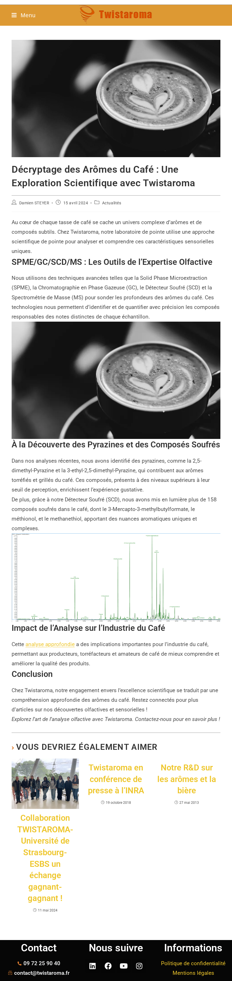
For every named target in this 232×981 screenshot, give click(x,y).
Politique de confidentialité (193, 963)
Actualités (111, 203)
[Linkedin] (92, 966)
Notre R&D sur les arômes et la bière (186, 779)
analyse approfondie (50, 644)
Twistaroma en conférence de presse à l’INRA (116, 779)
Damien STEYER (34, 203)
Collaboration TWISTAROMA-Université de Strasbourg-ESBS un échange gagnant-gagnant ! (45, 858)
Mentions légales (193, 973)
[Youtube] (124, 966)
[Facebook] (108, 966)
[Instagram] (139, 966)
